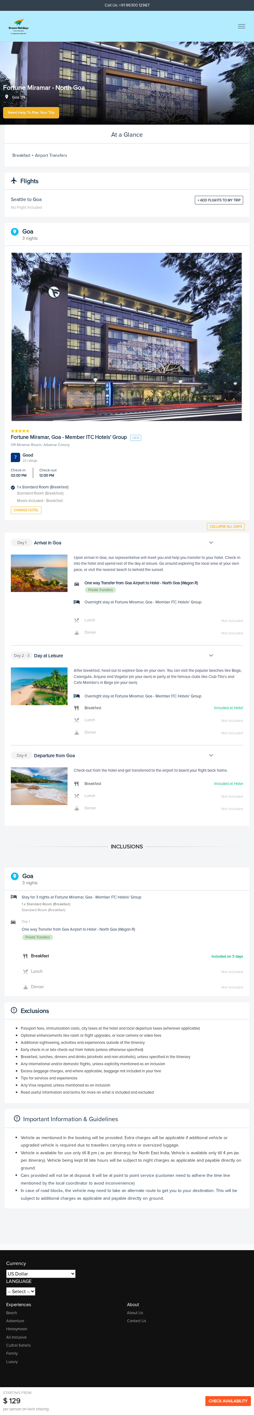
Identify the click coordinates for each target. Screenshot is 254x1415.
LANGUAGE (19, 1281)
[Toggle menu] (241, 26)
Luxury (12, 1362)
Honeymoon (16, 1329)
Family (12, 1353)
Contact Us (136, 1321)
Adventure (15, 1321)
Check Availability (228, 1401)
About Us (135, 1313)
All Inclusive (16, 1337)
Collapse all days (226, 526)
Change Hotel (26, 510)
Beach (11, 1313)
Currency (16, 1263)
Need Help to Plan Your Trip (31, 112)
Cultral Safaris (18, 1345)
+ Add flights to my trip (219, 200)
